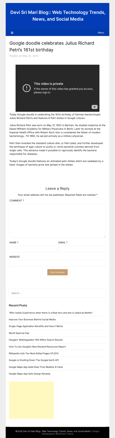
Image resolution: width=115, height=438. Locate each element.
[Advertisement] (31, 400)
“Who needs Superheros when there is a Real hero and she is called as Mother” (51, 312)
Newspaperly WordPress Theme (57, 433)
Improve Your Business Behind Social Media (32, 319)
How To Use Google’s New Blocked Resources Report (37, 346)
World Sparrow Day (19, 333)
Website (14, 256)
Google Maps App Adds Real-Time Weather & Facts (36, 367)
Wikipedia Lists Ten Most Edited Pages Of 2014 (34, 353)
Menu (101, 32)
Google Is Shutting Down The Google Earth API (34, 360)
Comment (16, 200)
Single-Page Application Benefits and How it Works (36, 326)
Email (63, 242)
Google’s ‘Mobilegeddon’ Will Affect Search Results (36, 339)
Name (13, 242)
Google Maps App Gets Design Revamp (29, 373)
